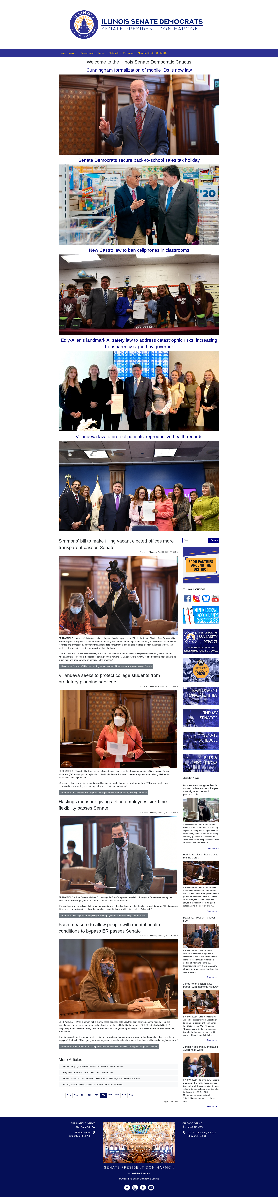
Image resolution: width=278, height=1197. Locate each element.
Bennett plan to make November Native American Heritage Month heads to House (101, 1078)
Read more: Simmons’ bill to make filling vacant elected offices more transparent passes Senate (106, 666)
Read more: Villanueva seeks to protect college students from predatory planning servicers (104, 792)
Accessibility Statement (139, 1173)
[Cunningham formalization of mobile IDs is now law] (139, 114)
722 (89, 1095)
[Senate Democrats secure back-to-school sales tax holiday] (139, 204)
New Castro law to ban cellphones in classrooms (139, 250)
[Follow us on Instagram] (197, 598)
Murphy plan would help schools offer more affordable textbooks (92, 1084)
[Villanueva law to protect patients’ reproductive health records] (139, 486)
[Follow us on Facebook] (187, 598)
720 (76, 1095)
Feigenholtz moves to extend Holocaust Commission (87, 1072)
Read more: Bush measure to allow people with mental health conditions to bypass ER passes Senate (109, 1046)
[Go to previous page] (64, 1094)
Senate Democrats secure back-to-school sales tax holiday (139, 160)
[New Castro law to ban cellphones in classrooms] (139, 294)
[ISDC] (138, 24)
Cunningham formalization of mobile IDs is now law (139, 70)
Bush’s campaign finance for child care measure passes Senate (92, 1066)
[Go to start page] (60, 1094)
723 (96, 1095)
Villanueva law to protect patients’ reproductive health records (139, 436)
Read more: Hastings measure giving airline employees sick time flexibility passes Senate (103, 915)
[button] (73, 53)
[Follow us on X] (144, 1186)
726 (117, 1095)
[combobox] (195, 540)
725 (110, 1095)
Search (214, 540)
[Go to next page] (136, 1094)
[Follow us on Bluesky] (206, 598)
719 (69, 1095)
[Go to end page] (139, 1094)
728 (131, 1095)
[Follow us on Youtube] (151, 1186)
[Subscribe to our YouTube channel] (215, 598)
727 (124, 1095)
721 (82, 1095)
